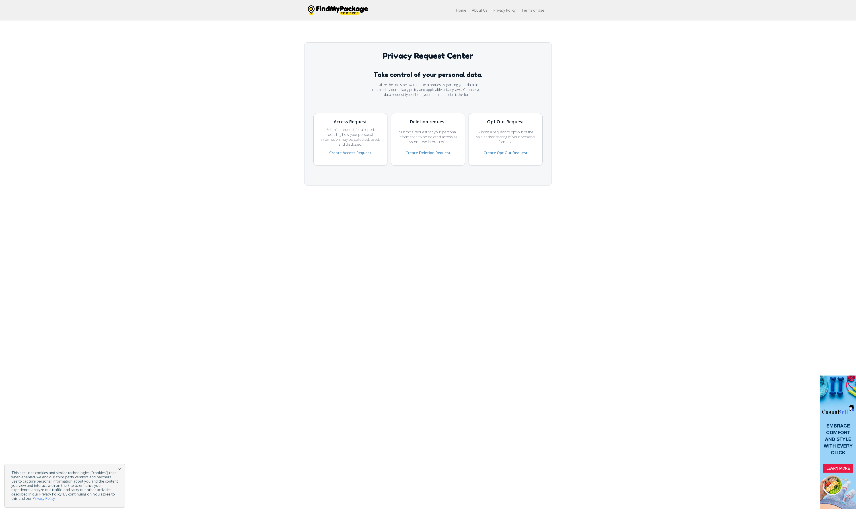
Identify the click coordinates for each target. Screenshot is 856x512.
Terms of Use (532, 10)
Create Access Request (350, 152)
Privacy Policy (504, 10)
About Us (480, 10)
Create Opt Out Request (506, 152)
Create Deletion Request (428, 152)
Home (461, 10)
